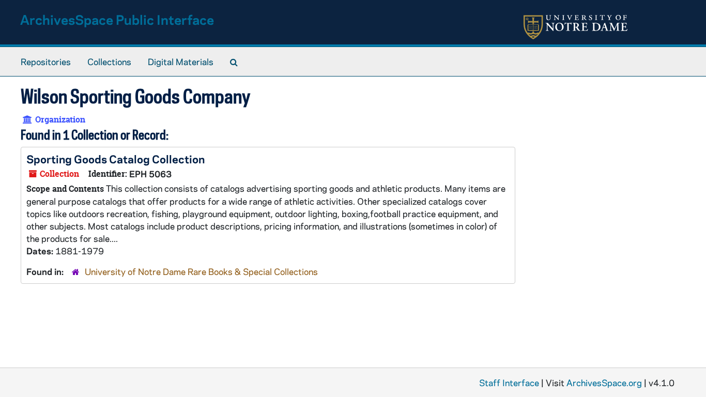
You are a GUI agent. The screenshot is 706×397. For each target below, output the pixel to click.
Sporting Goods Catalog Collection (115, 158)
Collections (109, 61)
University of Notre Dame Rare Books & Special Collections (201, 271)
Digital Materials (180, 61)
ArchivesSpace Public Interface (117, 19)
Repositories (46, 61)
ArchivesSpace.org (604, 382)
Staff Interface (509, 382)
